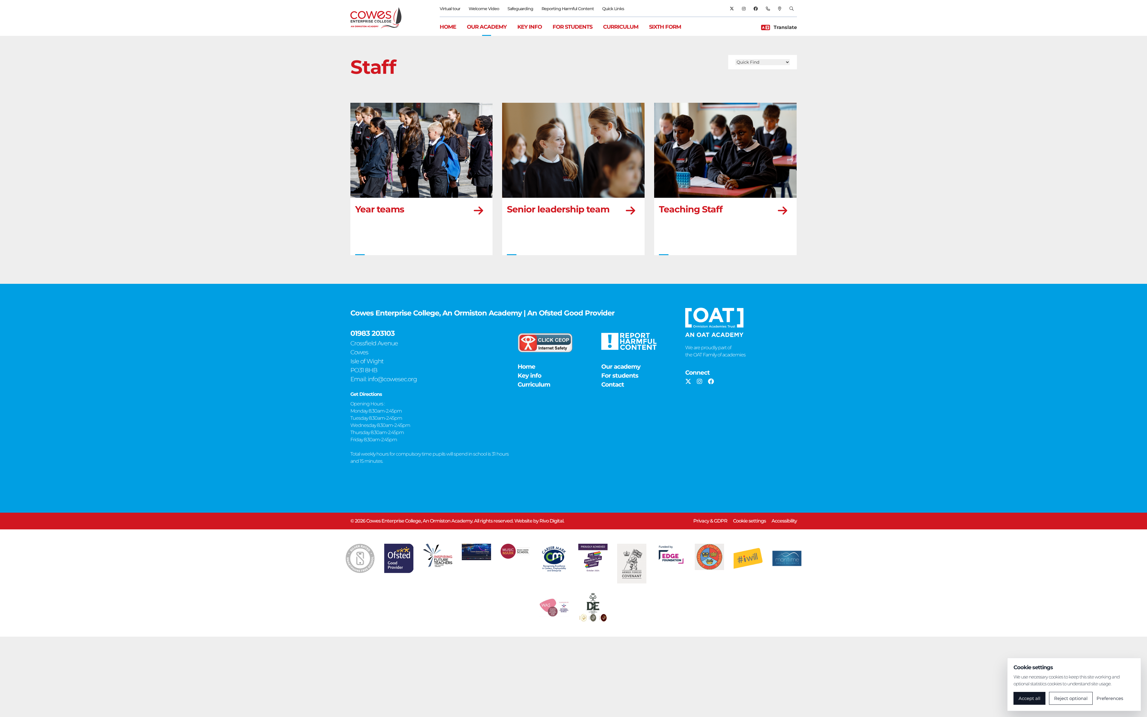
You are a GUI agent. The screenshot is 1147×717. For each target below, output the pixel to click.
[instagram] (743, 8)
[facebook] (755, 8)
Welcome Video (484, 8)
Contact (612, 384)
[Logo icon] (360, 558)
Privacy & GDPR (710, 521)
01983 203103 (372, 333)
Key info (529, 27)
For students (572, 27)
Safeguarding (520, 8)
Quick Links (613, 8)
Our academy (487, 27)
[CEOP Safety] (545, 343)
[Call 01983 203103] (768, 8)
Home (448, 27)
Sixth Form (665, 27)
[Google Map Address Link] (779, 8)
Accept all (1029, 698)
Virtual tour (450, 8)
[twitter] (732, 8)
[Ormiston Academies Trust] (714, 322)
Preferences (1110, 698)
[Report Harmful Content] (628, 341)
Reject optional (1071, 698)
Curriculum (620, 27)
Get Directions (366, 394)
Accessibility (784, 521)
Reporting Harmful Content (568, 8)
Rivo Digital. (551, 521)
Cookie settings (749, 521)
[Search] (791, 8)
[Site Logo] (379, 18)
